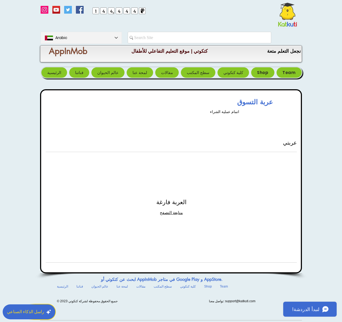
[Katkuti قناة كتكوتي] (56, 10)
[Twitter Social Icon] (68, 10)
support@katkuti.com (240, 301)
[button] (198, 72)
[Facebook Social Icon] (80, 10)
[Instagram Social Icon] (44, 10)
